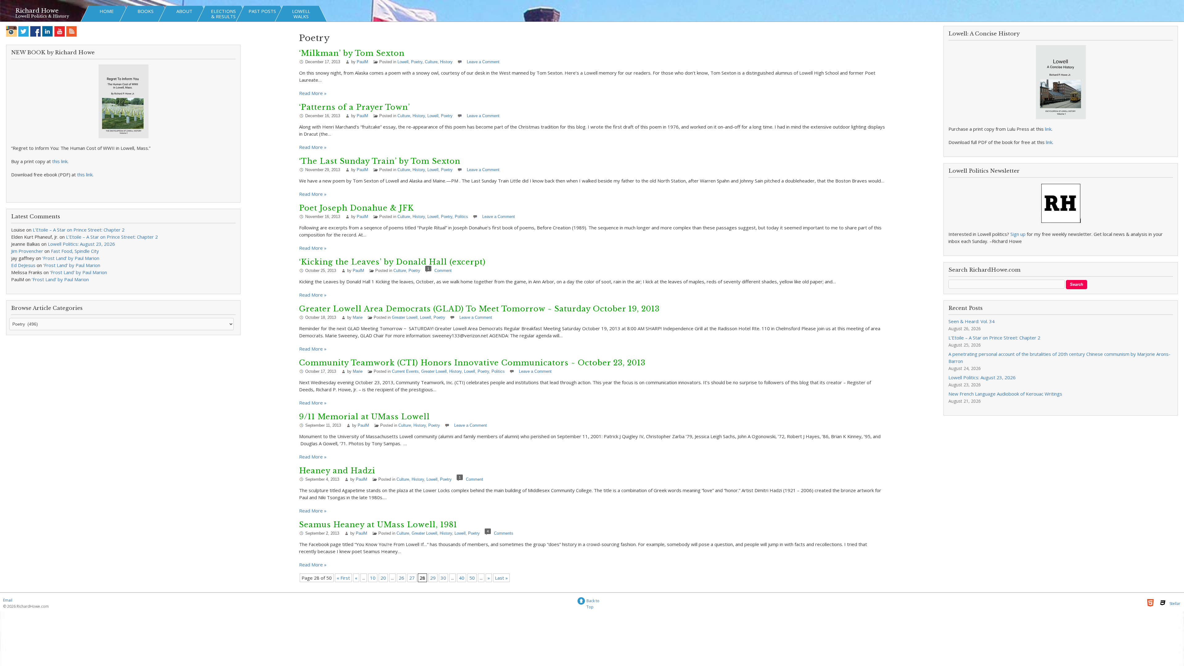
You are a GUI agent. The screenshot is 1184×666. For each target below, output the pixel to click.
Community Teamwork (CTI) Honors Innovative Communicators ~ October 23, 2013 (472, 362)
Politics (461, 216)
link (1048, 129)
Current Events (405, 371)
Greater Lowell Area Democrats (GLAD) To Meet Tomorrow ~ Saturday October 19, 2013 (479, 308)
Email (7, 600)
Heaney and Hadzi (337, 470)
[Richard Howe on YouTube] (59, 31)
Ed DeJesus (23, 265)
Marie (358, 317)
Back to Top (592, 601)
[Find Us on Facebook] (35, 31)
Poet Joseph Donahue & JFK (356, 208)
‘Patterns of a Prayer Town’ (354, 107)
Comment (443, 270)
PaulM (362, 62)
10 (373, 578)
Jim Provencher (27, 251)
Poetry (416, 62)
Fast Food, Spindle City (75, 251)
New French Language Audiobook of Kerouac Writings (1005, 394)
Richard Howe (37, 10)
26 (401, 578)
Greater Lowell (404, 317)
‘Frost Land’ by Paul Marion (70, 258)
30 (443, 578)
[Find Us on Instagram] (11, 31)
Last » (501, 578)
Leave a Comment (483, 62)
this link (60, 161)
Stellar (1175, 603)
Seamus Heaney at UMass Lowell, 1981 (378, 524)
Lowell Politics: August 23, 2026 (81, 244)
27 (412, 578)
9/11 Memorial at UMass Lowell (364, 416)
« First (343, 578)
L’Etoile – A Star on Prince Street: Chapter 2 (79, 230)
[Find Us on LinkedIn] (47, 31)
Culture (431, 62)
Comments (503, 533)
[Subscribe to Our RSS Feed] (71, 31)
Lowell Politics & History (42, 16)
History (446, 62)
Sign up (1018, 234)
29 (433, 578)
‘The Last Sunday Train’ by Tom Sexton (379, 161)
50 (472, 578)
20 (383, 578)
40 (461, 578)
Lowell (403, 62)
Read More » (313, 93)
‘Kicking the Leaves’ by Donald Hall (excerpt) (392, 261)
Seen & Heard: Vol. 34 (971, 321)
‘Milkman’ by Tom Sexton (352, 53)
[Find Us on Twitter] (23, 31)
